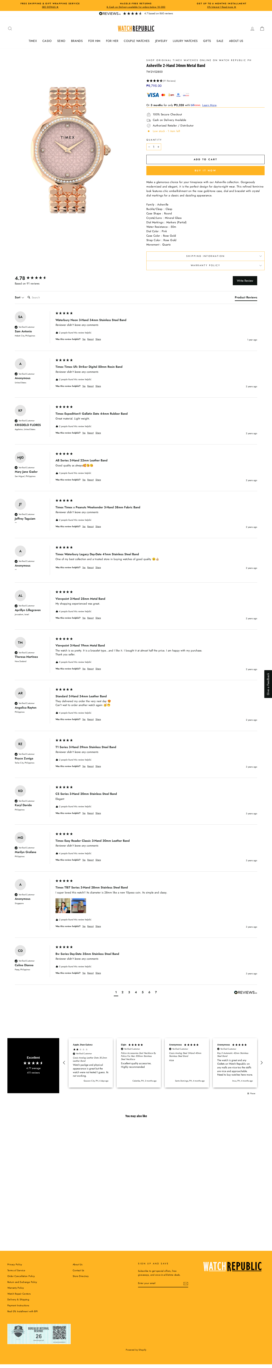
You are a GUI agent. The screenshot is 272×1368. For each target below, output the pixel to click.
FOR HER (112, 41)
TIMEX (33, 41)
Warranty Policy (205, 265)
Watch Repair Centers (19, 1293)
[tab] (246, 298)
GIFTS (207, 41)
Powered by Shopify (136, 1349)
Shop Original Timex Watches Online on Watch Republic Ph (199, 60)
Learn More (209, 105)
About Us (77, 1264)
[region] (162, 1062)
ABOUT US (236, 41)
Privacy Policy (14, 1264)
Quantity (154, 139)
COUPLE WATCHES (137, 41)
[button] (205, 81)
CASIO (47, 41)
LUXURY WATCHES (185, 41)
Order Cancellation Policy (21, 1276)
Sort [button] (18, 297)
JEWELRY (161, 41)
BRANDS (77, 41)
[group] (34, 278)
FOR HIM (94, 41)
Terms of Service (16, 1270)
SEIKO (61, 41)
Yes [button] (83, 339)
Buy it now (205, 170)
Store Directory (81, 1276)
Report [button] (90, 339)
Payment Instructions (18, 1305)
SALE (220, 41)
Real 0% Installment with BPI (22, 1311)
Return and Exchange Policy (22, 1282)
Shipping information (205, 256)
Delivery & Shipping (18, 1299)
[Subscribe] (185, 1283)
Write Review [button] (245, 281)
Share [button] (98, 339)
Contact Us (78, 1270)
